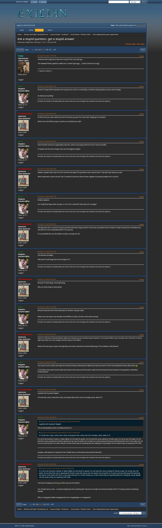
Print (143, 50)
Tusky (20, 56)
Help (128, 526)
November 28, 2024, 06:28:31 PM (46, 334)
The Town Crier (140, 25)
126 (46, 50)
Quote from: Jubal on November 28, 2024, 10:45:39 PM (57, 468)
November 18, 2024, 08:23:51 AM (46, 86)
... (34, 50)
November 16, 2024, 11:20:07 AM (46, 56)
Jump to (116, 513)
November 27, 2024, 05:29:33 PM (46, 279)
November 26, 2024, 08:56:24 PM (46, 169)
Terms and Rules (136, 526)
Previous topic (130, 44)
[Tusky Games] (19, 77)
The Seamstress (25, 113)
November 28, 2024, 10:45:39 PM (46, 417)
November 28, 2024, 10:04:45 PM (46, 389)
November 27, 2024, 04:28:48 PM (46, 224)
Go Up (19, 504)
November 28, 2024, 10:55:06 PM (46, 464)
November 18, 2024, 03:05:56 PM (46, 113)
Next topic (141, 44)
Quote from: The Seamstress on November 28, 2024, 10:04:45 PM (60, 421)
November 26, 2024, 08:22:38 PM (46, 141)
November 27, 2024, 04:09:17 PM (46, 196)
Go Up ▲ (144, 526)
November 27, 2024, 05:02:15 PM (46, 251)
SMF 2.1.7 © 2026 (20, 525)
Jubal (20, 86)
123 (36, 50)
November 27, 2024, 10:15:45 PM (46, 307)
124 (39, 50)
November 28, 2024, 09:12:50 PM (46, 362)
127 (50, 50)
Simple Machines (29, 525)
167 (54, 50)
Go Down (20, 50)
